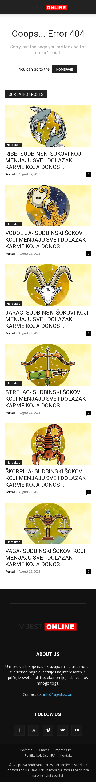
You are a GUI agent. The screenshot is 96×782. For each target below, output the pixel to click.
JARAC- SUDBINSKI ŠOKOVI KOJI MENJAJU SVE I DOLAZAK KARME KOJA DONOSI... (47, 319)
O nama (44, 750)
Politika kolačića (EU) (40, 755)
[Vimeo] (48, 730)
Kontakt (66, 755)
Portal (10, 174)
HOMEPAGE (64, 69)
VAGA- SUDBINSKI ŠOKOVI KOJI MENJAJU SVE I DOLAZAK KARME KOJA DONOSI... (45, 558)
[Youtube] (76, 730)
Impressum (63, 750)
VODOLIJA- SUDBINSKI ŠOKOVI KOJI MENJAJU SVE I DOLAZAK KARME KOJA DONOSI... (45, 240)
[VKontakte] (62, 730)
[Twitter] (33, 730)
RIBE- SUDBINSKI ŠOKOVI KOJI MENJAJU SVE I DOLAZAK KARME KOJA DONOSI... (44, 160)
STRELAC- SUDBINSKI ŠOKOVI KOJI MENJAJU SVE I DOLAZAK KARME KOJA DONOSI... (45, 399)
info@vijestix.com (58, 694)
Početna (26, 750)
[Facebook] (19, 730)
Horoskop (14, 145)
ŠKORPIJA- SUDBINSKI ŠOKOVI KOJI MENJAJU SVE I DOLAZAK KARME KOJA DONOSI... (45, 478)
